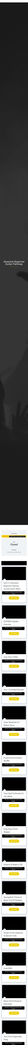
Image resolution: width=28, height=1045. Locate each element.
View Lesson (14, 598)
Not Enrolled (5, 536)
